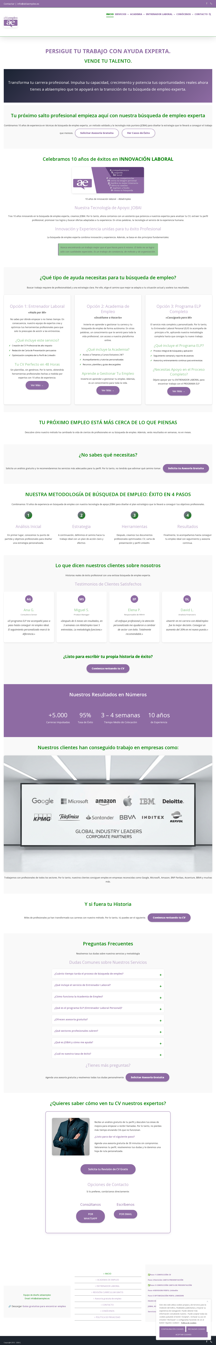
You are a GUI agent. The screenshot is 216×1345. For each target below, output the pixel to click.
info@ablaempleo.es (28, 3)
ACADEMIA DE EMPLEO (108, 1279)
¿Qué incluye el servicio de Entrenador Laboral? (82, 985)
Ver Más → (37, 385)
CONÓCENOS (108, 1311)
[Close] (208, 1301)
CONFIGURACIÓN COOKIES (172, 1329)
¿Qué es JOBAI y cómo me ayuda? (73, 1042)
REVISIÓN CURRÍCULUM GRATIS (108, 1292)
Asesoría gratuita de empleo (108, 1298)
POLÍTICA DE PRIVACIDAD (108, 1317)
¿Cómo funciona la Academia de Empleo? (78, 996)
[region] (183, 1319)
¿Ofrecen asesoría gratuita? (71, 1019)
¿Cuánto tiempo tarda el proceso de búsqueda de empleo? (89, 973)
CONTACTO (108, 1304)
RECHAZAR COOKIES (196, 1329)
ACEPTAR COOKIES (183, 1334)
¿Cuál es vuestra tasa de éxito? (72, 1053)
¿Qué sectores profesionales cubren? (76, 1030)
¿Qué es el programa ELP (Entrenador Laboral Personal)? (88, 1008)
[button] (210, 14)
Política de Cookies (188, 1323)
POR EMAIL (125, 1214)
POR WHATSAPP (90, 1216)
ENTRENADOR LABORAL (108, 1286)
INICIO (108, 1273)
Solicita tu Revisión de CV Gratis (108, 1169)
